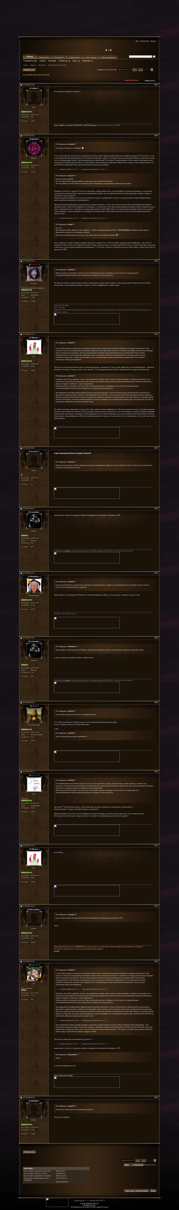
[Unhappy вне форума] (33, 274)
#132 (156, 906)
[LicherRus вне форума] (33, 521)
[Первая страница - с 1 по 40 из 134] (135, 69)
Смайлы (59, 1173)
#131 (156, 846)
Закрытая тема (29, 69)
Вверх (127, 1165)
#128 (156, 638)
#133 (156, 961)
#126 (156, 508)
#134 (156, 1097)
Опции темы (149, 80)
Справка (43, 61)
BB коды (59, 1171)
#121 (156, 85)
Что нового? (58, 57)
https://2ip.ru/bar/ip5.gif (63, 1075)
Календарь (52, 61)
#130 (156, 772)
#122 (156, 135)
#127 (156, 573)
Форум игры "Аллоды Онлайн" (136, 1191)
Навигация (86, 61)
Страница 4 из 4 (126, 69)
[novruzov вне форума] (33, 461)
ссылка (67, 551)
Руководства (44, 57)
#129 (156, 702)
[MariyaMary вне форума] (33, 919)
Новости (32, 65)
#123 (156, 261)
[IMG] (58, 1176)
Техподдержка (74, 57)
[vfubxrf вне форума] (33, 97)
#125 (156, 448)
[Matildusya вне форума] (33, 586)
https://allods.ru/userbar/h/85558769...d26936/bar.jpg (75, 125)
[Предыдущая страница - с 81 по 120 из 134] (140, 69)
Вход (137, 41)
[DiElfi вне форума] (33, 715)
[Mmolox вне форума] (33, 347)
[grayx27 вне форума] (33, 784)
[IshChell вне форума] (33, 148)
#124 (156, 334)
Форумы (30, 56)
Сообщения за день (30, 61)
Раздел (75, 61)
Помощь (153, 41)
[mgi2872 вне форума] (33, 974)
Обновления (41, 65)
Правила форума (108, 57)
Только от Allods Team (131, 80)
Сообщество (63, 61)
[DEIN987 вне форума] (33, 1110)
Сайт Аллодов (90, 57)
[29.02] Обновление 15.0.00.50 (38, 75)
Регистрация (145, 41)
